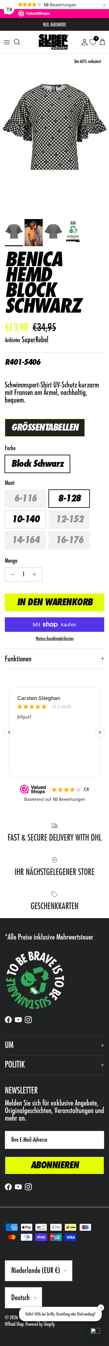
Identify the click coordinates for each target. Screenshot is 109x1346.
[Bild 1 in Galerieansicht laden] (54, 134)
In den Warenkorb (54, 602)
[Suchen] (20, 42)
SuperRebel (35, 339)
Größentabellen (44, 427)
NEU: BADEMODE (54, 24)
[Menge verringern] (11, 574)
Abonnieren (55, 1165)
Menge (11, 561)
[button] (95, 1332)
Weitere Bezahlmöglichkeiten (55, 638)
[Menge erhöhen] (36, 574)
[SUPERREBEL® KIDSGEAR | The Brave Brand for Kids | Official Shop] (53, 42)
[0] (93, 42)
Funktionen (18, 659)
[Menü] (6, 42)
